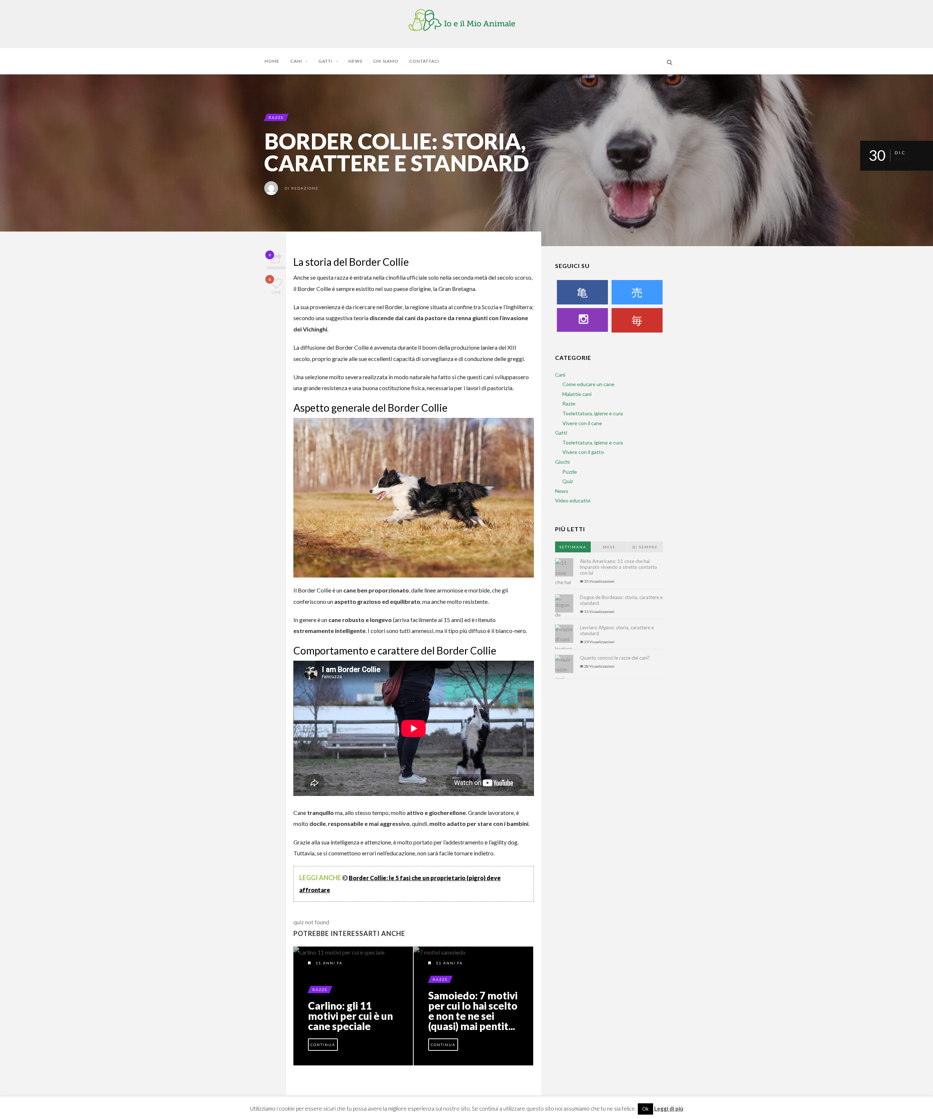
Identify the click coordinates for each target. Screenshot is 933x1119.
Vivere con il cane (582, 423)
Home (272, 61)
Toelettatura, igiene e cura (592, 413)
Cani (296, 61)
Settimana (572, 547)
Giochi (562, 462)
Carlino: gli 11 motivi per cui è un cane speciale (350, 1016)
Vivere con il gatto (583, 452)
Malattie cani (577, 394)
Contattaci (424, 61)
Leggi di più (668, 1108)
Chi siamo (385, 61)
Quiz (567, 481)
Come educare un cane (588, 384)
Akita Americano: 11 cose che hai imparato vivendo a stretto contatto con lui (618, 567)
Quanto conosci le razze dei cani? (615, 658)
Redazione (305, 188)
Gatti (325, 61)
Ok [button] (645, 1109)
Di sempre (645, 547)
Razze (276, 117)
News (355, 61)
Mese (609, 547)
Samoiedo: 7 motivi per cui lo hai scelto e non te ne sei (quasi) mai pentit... (473, 1010)
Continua (323, 1044)
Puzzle (569, 472)
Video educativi (572, 500)
